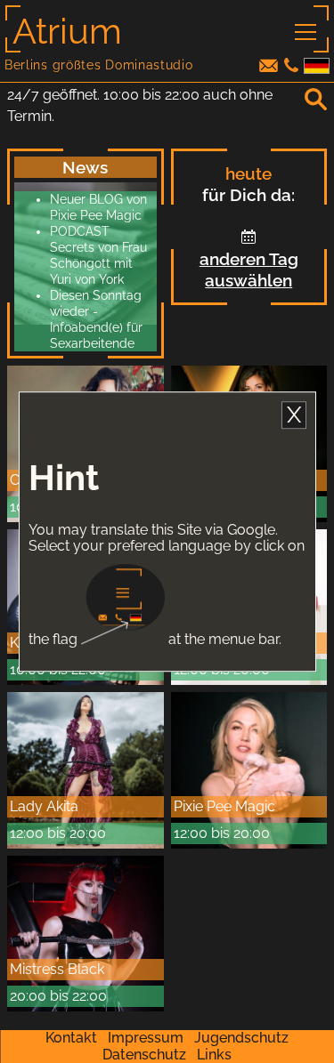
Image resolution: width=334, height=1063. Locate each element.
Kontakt (71, 1037)
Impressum (145, 1037)
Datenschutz (144, 1054)
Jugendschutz (241, 1037)
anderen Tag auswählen (249, 269)
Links (214, 1054)
